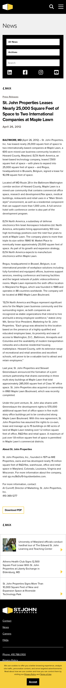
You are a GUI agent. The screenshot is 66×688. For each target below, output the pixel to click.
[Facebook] (25, 72)
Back (7, 88)
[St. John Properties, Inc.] (24, 7)
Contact (7, 620)
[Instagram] (41, 72)
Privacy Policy (10, 660)
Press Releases (10, 96)
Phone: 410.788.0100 (14, 654)
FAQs (5, 640)
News (6, 627)
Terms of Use (45, 674)
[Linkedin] (9, 72)
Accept (33, 682)
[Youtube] (56, 72)
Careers (7, 633)
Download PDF (13, 510)
